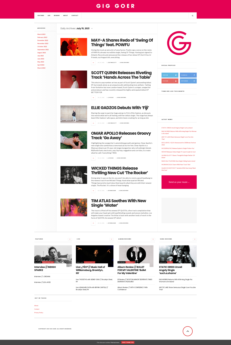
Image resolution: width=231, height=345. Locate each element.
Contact (74, 15)
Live (49, 15)
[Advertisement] (179, 210)
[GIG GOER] (115, 6)
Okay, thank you (128, 342)
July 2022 (40, 55)
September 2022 (43, 49)
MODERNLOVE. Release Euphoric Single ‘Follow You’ (178, 148)
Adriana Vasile (130, 262)
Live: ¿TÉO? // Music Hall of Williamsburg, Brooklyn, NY (90, 270)
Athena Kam (112, 190)
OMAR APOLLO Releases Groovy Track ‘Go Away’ (121, 135)
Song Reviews (124, 62)
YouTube (165, 81)
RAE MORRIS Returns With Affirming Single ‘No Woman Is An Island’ (175, 280)
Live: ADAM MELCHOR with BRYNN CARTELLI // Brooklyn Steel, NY (92, 288)
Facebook (184, 75)
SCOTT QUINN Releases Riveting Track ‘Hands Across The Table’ (121, 75)
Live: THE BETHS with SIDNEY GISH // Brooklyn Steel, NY (94, 280)
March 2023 (41, 34)
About (65, 15)
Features (41, 15)
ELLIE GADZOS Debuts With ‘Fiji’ (120, 108)
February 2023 (42, 37)
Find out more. (115, 342)
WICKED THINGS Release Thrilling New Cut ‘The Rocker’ (119, 170)
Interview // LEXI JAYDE (42, 282)
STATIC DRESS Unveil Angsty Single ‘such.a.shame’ (177, 128)
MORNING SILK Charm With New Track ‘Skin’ (176, 164)
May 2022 (40, 62)
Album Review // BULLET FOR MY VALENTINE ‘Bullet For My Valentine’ (131, 270)
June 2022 (40, 59)
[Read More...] (93, 62)
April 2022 (40, 65)
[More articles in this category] (70, 239)
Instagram (184, 81)
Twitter (165, 75)
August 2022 (41, 52)
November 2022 (42, 43)
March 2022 (41, 68)
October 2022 (42, 46)
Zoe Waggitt (112, 62)
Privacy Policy (38, 312)
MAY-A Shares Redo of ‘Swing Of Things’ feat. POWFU (122, 42)
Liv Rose (111, 97)
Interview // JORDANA (42, 276)
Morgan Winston (89, 262)
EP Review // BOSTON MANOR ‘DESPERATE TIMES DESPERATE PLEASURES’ (134, 280)
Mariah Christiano (48, 262)
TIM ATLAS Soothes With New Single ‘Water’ (118, 203)
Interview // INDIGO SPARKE (45, 268)
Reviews (57, 15)
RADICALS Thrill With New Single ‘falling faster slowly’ (178, 161)
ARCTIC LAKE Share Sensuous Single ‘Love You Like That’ (177, 288)
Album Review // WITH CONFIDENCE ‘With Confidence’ (132, 288)
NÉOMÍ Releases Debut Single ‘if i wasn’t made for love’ (179, 152)
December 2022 (42, 40)
